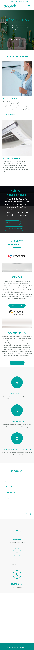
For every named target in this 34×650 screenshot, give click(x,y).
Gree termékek (17, 363)
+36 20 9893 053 (10, 1)
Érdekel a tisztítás (17, 40)
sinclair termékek (17, 305)
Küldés (25, 514)
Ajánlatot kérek (12, 222)
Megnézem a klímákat (14, 228)
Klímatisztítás (17, 20)
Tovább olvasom (11, 114)
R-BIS (26, 647)
